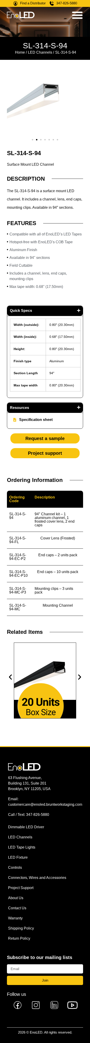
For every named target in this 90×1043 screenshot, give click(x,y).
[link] (18, 1005)
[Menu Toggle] (77, 15)
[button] (32, 139)
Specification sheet (36, 420)
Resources (19, 408)
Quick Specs (21, 311)
